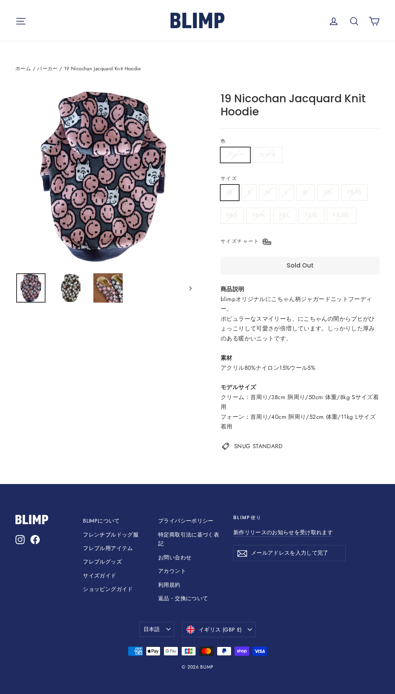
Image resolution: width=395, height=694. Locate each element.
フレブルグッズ (102, 561)
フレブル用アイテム (108, 548)
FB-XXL (341, 215)
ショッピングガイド (108, 589)
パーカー (47, 68)
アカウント (172, 571)
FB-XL (312, 215)
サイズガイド (99, 575)
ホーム (23, 68)
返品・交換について (183, 598)
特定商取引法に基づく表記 (188, 539)
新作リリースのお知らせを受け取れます (283, 532)
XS (229, 192)
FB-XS (354, 192)
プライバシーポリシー (186, 521)
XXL (328, 192)
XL (305, 192)
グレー (235, 155)
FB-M (258, 215)
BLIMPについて (101, 521)
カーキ (268, 155)
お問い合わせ (174, 557)
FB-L (284, 215)
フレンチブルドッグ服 (110, 534)
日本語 (151, 629)
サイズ (229, 178)
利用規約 (169, 585)
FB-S (232, 215)
